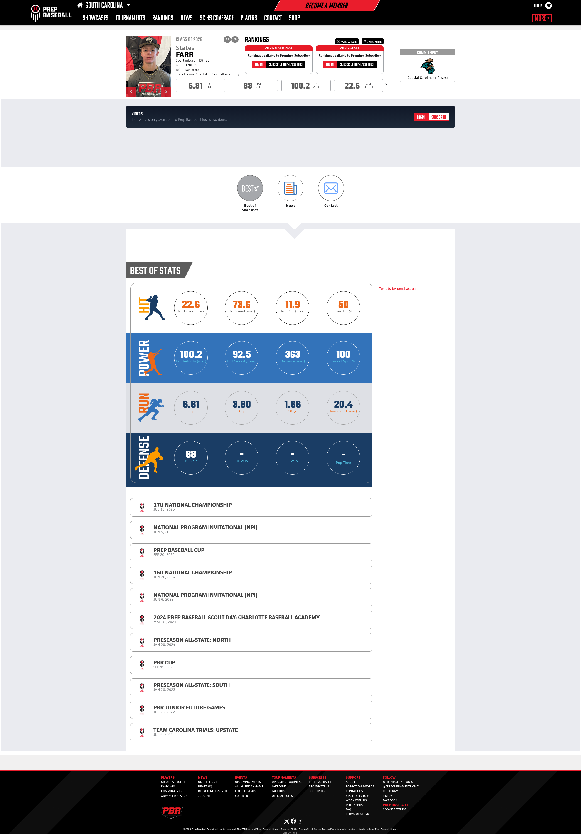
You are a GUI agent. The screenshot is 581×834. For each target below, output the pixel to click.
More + (542, 18)
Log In (538, 6)
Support (353, 777)
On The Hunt (207, 782)
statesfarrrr (374, 41)
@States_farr (348, 41)
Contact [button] (273, 18)
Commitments (171, 791)
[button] (131, 92)
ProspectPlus (319, 786)
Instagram (390, 791)
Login (421, 117)
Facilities (278, 791)
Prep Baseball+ (320, 782)
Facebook (390, 800)
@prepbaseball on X (398, 782)
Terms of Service (358, 814)
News (186, 18)
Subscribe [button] (317, 777)
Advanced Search (174, 796)
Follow (389, 777)
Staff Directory (358, 796)
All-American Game (249, 786)
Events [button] (241, 777)
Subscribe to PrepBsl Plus (286, 65)
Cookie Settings (394, 809)
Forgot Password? (360, 786)
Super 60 (241, 796)
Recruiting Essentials (214, 791)
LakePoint (279, 786)
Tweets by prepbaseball (398, 288)
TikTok (387, 796)
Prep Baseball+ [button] (396, 805)
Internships (354, 805)
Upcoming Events (248, 782)
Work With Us (356, 800)
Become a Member (326, 6)
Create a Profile (173, 782)
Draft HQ (205, 786)
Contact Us (354, 791)
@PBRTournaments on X (401, 786)
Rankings (162, 18)
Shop (294, 18)
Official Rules (282, 796)
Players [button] (249, 18)
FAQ (348, 809)
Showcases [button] (95, 18)
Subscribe (438, 117)
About (350, 782)
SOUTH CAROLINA (104, 6)
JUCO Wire (205, 796)
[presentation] (386, 84)
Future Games (245, 791)
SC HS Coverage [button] (217, 18)
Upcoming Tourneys (287, 782)
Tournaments (130, 18)
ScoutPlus (317, 791)
